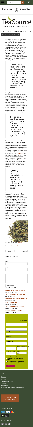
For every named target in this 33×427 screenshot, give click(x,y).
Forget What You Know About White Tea (16, 298)
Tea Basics (11, 246)
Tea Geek (17, 246)
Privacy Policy (4, 385)
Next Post (24, 251)
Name (7, 261)
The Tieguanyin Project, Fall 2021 (14, 306)
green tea (20, 242)
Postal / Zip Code (10, 351)
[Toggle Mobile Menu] (2, 2)
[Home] (16, 21)
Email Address (10, 322)
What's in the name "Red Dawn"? (14, 310)
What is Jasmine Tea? (11, 302)
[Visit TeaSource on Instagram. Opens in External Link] (9, 424)
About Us (3, 377)
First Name (9, 327)
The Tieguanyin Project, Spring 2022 (15, 294)
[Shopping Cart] (27, 2)
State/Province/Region (22, 346)
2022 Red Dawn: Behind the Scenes (15, 290)
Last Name (9, 331)
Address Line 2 (10, 341)
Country (19, 351)
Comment (8, 273)
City (7, 346)
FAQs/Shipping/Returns (7, 381)
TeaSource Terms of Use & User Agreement (12, 387)
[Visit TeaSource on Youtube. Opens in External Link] (6, 424)
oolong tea (20, 153)
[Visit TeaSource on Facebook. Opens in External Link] (2, 424)
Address (8, 336)
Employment (4, 383)
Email (7, 267)
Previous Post (9, 251)
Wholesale (3, 379)
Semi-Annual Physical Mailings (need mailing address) (15, 362)
